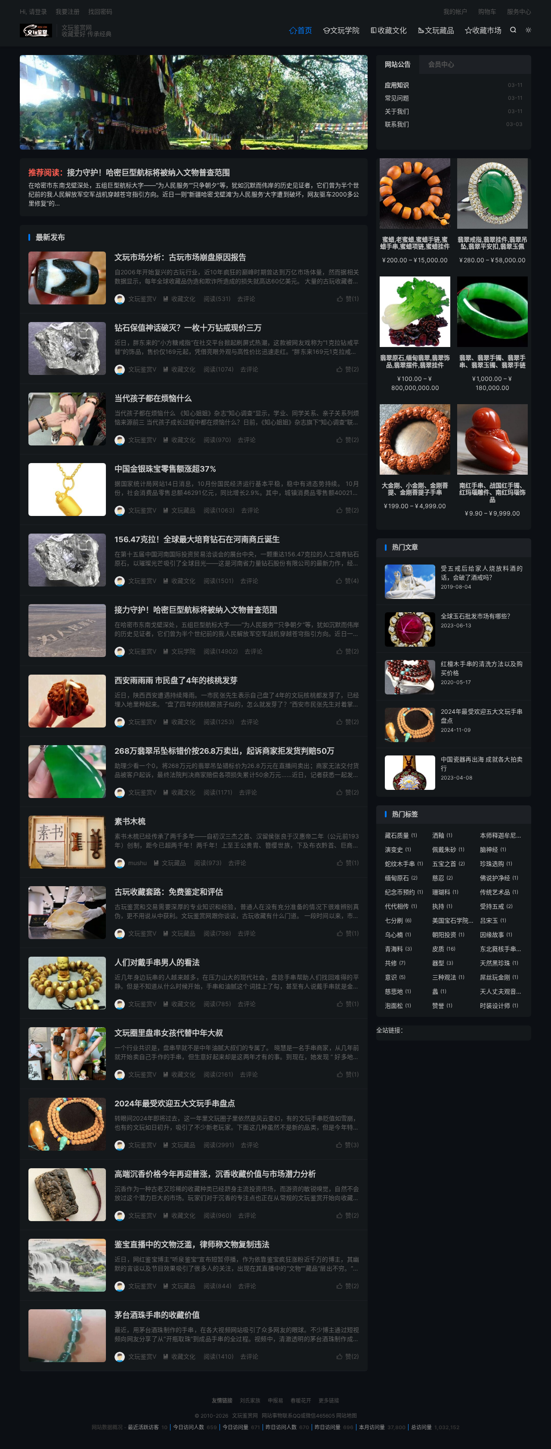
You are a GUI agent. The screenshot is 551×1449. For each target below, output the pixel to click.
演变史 (398, 849)
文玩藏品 (436, 30)
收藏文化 (388, 30)
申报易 (275, 1400)
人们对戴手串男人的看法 (157, 962)
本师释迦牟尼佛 (501, 835)
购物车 (487, 11)
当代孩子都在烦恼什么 (153, 398)
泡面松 (398, 1005)
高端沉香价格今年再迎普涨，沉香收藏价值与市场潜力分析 (215, 1174)
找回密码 (100, 11)
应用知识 (397, 85)
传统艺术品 (499, 892)
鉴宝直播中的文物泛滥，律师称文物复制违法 (192, 1244)
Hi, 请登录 (33, 11)
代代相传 (401, 906)
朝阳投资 (448, 934)
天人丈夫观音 (501, 991)
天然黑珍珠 (499, 963)
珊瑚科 (445, 892)
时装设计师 (499, 1005)
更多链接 (329, 1400)
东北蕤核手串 (501, 948)
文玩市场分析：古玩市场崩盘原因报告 (180, 257)
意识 (395, 977)
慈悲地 (398, 991)
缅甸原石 (401, 877)
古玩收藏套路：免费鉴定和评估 (169, 891)
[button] (184, 142)
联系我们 (397, 124)
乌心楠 (398, 934)
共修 (395, 963)
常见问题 (397, 97)
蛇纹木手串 (404, 863)
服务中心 (519, 11)
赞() (348, 298)
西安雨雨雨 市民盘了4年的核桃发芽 (176, 680)
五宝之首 (448, 863)
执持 (442, 906)
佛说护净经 (499, 877)
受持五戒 (496, 906)
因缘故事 (496, 934)
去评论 (246, 298)
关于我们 (397, 111)
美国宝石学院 (453, 920)
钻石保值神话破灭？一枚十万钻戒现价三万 (188, 327)
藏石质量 (401, 835)
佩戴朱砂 (448, 849)
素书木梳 (130, 821)
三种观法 (448, 977)
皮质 (443, 948)
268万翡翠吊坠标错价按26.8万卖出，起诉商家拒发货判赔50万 (224, 750)
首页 (300, 30)
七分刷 (398, 920)
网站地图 (346, 1415)
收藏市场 (483, 30)
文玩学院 (341, 30)
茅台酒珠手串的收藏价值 (157, 1315)
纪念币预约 (404, 892)
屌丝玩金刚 (499, 977)
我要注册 (68, 11)
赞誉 (442, 1005)
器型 (442, 963)
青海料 (398, 948)
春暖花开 (301, 1400)
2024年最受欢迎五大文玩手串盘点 (175, 1103)
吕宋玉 (493, 920)
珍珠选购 (496, 863)
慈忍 (442, 877)
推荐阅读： (47, 172)
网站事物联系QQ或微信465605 (298, 1415)
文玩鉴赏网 (36, 30)
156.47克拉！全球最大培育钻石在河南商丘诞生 (197, 539)
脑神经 (493, 849)
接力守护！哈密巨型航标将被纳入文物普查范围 (148, 172)
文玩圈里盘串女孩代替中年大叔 (169, 1033)
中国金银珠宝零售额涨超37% (165, 468)
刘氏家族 (250, 1400)
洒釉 (442, 835)
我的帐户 (455, 11)
